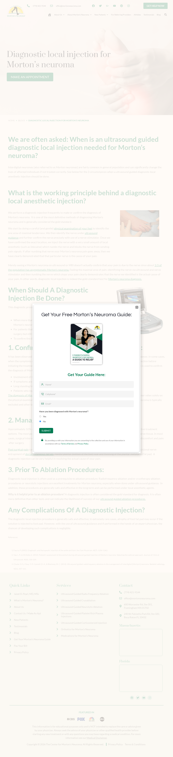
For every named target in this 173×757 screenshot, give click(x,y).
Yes (44, 410)
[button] (137, 301)
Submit (46, 436)
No (44, 415)
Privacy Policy (83, 450)
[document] (86, 378)
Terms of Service (67, 450)
